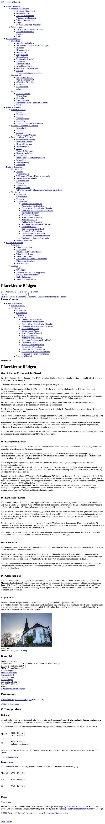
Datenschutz (49, 813)
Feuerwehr (20, 84)
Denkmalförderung (24, 144)
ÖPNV (19, 268)
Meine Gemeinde (13, 6)
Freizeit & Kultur (18, 169)
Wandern (20, 183)
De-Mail (19, 71)
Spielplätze (20, 121)
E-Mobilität (21, 270)
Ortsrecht (20, 98)
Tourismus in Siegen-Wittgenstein (35, 238)
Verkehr (14, 265)
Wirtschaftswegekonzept (26, 279)
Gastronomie (21, 197)
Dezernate (20, 61)
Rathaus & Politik (13, 38)
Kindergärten (21, 114)
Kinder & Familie (18, 110)
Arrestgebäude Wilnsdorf (32, 217)
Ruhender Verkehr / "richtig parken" (31, 272)
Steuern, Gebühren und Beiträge (29, 29)
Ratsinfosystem (22, 100)
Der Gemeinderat (23, 93)
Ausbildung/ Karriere (25, 66)
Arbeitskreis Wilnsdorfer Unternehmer (31, 259)
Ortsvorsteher (21, 96)
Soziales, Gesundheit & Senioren (24, 126)
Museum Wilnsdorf (24, 240)
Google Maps (6, 802)
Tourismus (15, 192)
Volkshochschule (23, 188)
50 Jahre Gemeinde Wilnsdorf (28, 25)
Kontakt (29, 813)
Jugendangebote (22, 119)
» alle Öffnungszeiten (9, 757)
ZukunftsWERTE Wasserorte (33, 233)
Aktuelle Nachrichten (25, 16)
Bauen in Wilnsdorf (24, 142)
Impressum (38, 813)
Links (18, 36)
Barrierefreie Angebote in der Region (16, 700)
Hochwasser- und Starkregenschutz (30, 158)
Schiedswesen (22, 87)
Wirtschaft (15, 245)
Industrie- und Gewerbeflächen (28, 252)
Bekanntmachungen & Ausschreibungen (32, 45)
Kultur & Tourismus (14, 167)
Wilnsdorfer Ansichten (25, 20)
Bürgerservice (17, 75)
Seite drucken (6, 822)
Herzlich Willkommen (20, 9)
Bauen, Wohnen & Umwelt (22, 137)
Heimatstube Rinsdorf (30, 213)
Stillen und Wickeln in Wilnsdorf (29, 123)
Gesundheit (21, 128)
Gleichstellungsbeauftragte (27, 68)
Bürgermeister (22, 55)
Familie (19, 112)
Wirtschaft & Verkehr (14, 243)
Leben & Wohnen (13, 107)
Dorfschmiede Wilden (30, 215)
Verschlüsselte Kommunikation (28, 73)
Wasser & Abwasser (24, 151)
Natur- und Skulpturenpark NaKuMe (36, 224)
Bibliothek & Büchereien (26, 178)
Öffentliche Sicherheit (25, 82)
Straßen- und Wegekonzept (27, 275)
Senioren (20, 130)
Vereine (19, 171)
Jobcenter (20, 89)
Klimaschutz (21, 155)
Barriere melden (61, 813)
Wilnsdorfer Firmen (24, 256)
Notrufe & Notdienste (25, 32)
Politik (14, 91)
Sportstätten (21, 185)
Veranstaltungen (22, 174)
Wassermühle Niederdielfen (33, 206)
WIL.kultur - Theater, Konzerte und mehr (33, 176)
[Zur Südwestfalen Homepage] (10, 704)
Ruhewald (20, 165)
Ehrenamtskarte (22, 181)
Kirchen (19, 132)
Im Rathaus (15, 41)
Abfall (19, 149)
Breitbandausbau (23, 146)
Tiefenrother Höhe (29, 226)
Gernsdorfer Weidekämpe (32, 231)
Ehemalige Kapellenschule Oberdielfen (37, 210)
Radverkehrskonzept (24, 277)
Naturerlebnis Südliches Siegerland (36, 236)
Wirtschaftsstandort (24, 247)
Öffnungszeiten (22, 50)
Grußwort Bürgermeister (26, 11)
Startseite (4, 297)
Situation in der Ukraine (26, 135)
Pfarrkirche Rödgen (29, 220)
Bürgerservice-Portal (24, 77)
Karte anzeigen (7, 670)
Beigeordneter (22, 57)
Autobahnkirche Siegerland (33, 229)
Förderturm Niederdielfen (32, 204)
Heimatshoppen (22, 263)
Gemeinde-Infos (22, 13)
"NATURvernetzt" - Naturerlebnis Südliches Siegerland (39, 190)
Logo (18, 22)
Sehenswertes (21, 201)
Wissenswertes (17, 27)
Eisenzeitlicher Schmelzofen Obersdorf (37, 208)
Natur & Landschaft (24, 153)
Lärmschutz (21, 160)
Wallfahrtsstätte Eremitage (32, 222)
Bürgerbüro (21, 52)
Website (4, 686)
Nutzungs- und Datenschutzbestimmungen (76, 809)
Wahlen (19, 105)
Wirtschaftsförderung (24, 254)
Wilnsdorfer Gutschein (25, 261)
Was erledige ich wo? (25, 59)
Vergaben (20, 48)
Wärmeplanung (22, 162)
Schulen (19, 116)
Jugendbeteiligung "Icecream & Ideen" (32, 103)
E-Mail (4, 689)
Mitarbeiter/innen (23, 64)
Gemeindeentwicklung (25, 139)
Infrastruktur (21, 249)
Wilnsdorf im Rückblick (26, 18)
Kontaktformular (18, 689)
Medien (19, 34)
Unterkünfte (21, 194)
